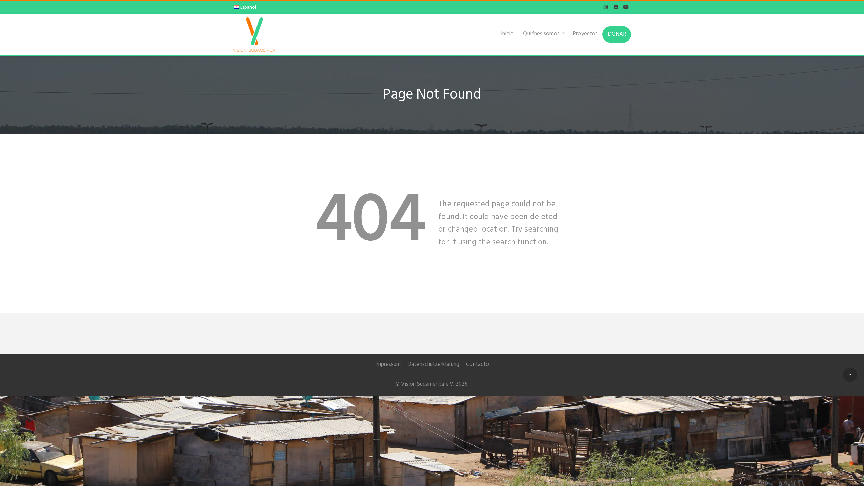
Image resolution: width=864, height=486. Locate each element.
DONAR (617, 33)
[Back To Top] (850, 375)
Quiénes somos (541, 33)
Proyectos (585, 33)
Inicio (507, 33)
